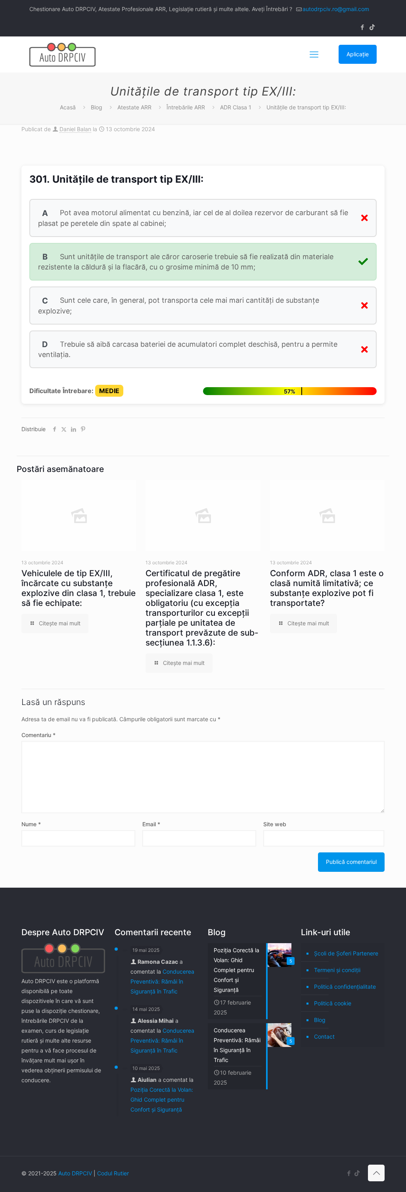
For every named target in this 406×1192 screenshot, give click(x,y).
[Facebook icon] (362, 27)
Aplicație (358, 54)
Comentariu (38, 735)
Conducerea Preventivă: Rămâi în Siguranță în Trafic (162, 981)
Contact (324, 1036)
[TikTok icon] (372, 27)
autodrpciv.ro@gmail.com (336, 9)
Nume (31, 824)
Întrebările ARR (186, 107)
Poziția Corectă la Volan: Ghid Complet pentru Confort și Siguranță (161, 1099)
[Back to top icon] (376, 1173)
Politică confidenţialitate (345, 986)
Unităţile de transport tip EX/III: (306, 107)
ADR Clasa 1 (235, 107)
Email (151, 824)
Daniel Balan (75, 129)
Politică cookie (332, 1003)
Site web (274, 824)
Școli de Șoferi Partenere (346, 953)
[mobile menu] (314, 54)
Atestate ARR (134, 107)
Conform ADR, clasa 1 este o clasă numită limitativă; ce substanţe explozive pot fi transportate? (327, 588)
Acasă (68, 107)
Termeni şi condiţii (337, 970)
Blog (96, 107)
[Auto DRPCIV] (62, 54)
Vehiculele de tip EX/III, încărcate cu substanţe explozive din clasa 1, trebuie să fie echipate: (78, 588)
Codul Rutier (113, 1173)
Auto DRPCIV (75, 1173)
